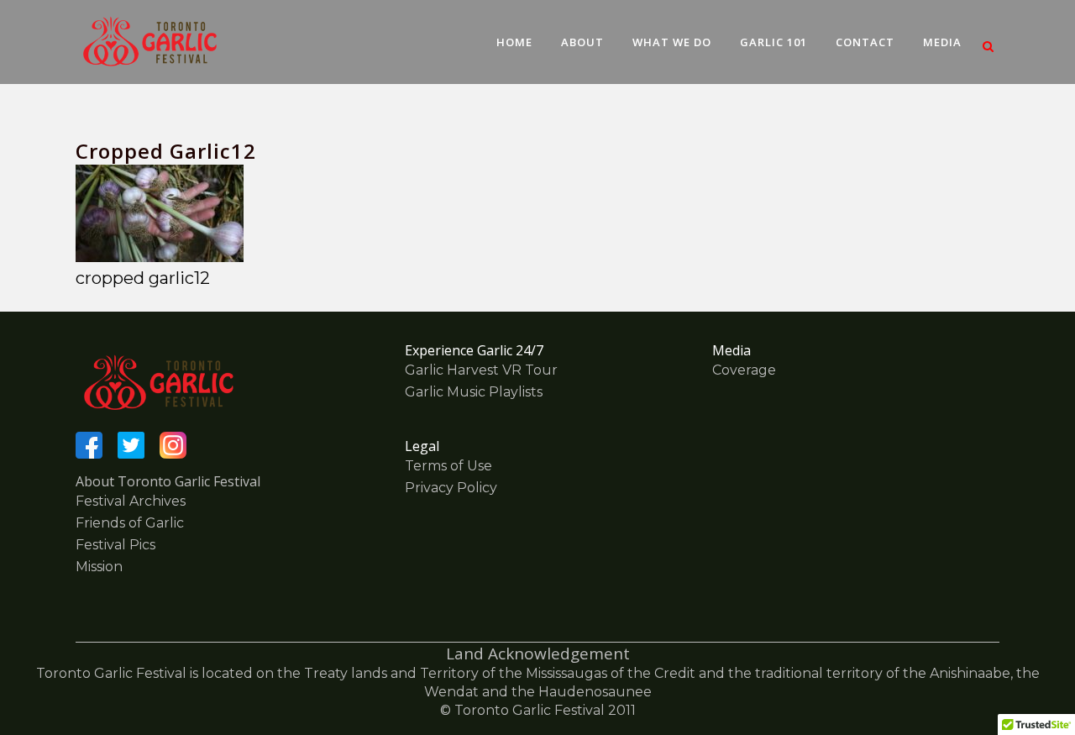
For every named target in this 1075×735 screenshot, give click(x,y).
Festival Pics (115, 545)
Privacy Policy (451, 488)
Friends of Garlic (130, 523)
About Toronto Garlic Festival (168, 481)
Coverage (744, 370)
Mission (99, 567)
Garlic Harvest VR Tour (481, 370)
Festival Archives (131, 501)
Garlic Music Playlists (474, 392)
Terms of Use (448, 466)
